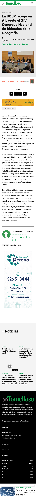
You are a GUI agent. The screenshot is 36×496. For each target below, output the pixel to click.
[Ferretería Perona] (18, 307)
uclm (19, 245)
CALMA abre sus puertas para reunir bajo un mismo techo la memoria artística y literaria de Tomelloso (9, 379)
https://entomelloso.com (19, 234)
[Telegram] (26, 237)
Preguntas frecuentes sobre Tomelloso (15, 421)
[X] (16, 94)
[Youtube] (15, 239)
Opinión (4, 347)
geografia (13, 245)
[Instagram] (18, 237)
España (21, 373)
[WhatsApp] (25, 94)
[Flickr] (15, 237)
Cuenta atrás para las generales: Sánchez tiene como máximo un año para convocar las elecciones (26, 379)
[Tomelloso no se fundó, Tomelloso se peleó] (10, 339)
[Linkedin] (21, 237)
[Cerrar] (34, 485)
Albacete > (5, 12)
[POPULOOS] (18, 105)
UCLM (4, 45)
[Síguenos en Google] (9, 112)
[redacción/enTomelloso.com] (6, 235)
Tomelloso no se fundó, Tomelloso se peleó (9, 351)
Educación (25, 44)
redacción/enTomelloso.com (23, 39)
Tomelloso (21, 347)
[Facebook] (11, 94)
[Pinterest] (20, 94)
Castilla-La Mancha (15, 44)
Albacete (11, 12)
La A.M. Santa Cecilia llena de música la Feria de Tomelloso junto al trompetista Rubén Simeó (26, 353)
